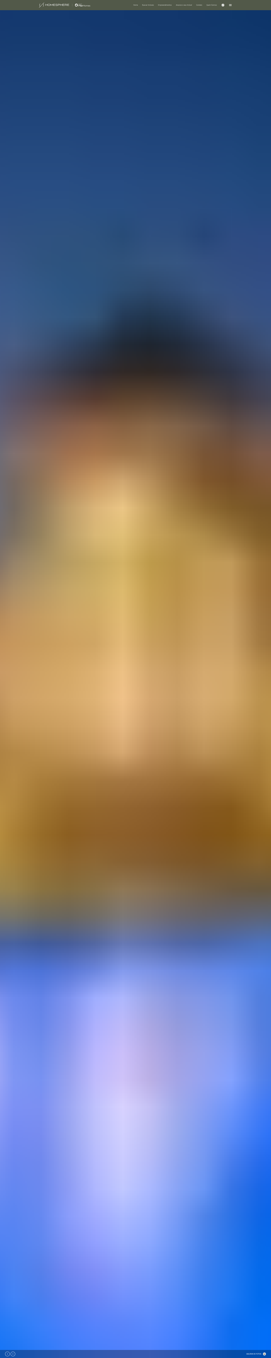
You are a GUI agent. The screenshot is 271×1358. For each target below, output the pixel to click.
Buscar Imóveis (148, 5)
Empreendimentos (165, 5)
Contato (199, 5)
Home (135, 5)
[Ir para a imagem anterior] (7, 1354)
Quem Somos (211, 5)
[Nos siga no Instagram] (223, 5)
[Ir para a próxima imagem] (13, 1354)
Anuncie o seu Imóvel (184, 5)
